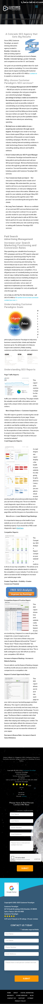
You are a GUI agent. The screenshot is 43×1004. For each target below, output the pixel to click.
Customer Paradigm (29, 770)
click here (20, 528)
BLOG (32, 995)
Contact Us (24, 759)
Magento (18, 757)
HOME (9, 992)
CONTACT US (11, 998)
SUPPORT (21, 998)
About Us (11, 757)
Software (29, 757)
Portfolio (6, 759)
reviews (24, 796)
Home (5, 757)
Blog (17, 759)
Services (36, 757)
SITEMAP (30, 998)
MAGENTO (10, 995)
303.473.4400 (38, 2)
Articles (12, 759)
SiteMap (31, 759)
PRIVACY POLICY (20, 1001)
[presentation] (26, 858)
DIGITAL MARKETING (27, 992)
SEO (23, 757)
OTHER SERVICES (21, 995)
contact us (33, 73)
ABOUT (16, 992)
